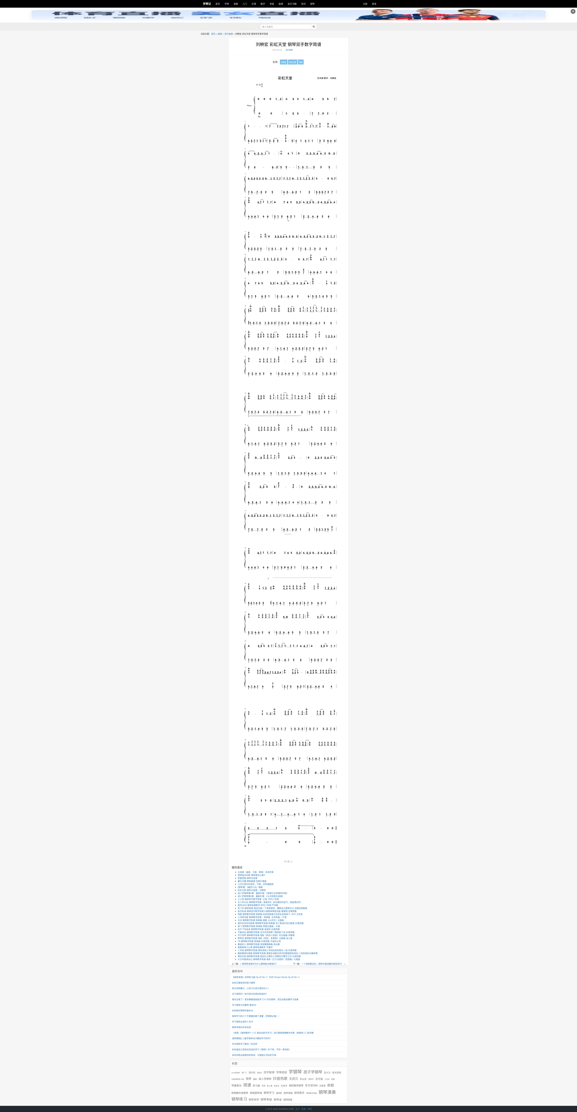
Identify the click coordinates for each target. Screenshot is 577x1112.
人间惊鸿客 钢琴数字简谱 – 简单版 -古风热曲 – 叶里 (262, 917)
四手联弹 (269, 1072)
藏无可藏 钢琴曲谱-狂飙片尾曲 (252, 880)
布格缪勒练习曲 (237, 1079)
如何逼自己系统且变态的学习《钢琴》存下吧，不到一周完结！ (261, 1049)
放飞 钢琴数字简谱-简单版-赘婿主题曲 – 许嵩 (259, 926)
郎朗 (330, 1085)
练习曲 (256, 1085)
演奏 (236, 3)
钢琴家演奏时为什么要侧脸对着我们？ (260, 963)
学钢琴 (295, 1071)
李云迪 (303, 1078)
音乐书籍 (292, 3)
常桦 (248, 1079)
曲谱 (281, 3)
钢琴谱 (278, 1099)
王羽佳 (327, 1079)
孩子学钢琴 (312, 1071)
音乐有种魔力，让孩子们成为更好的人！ (251, 988)
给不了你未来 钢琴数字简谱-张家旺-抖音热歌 (259, 929)
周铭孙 (259, 1073)
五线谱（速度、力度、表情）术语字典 (255, 871)
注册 (365, 3)
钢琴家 (279, 1093)
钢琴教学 (299, 1093)
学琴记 (207, 4)
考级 (272, 3)
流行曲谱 (228, 33)
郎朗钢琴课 (256, 1093)
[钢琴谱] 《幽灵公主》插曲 (250, 886)
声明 (309, 1108)
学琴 (226, 3)
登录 (374, 3)
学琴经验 (281, 1072)
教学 (263, 3)
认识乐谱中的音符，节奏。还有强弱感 (255, 883)
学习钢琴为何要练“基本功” (244, 1004)
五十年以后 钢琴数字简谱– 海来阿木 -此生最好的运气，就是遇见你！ (270, 902)
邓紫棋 (322, 1085)
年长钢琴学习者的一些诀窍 (244, 1043)
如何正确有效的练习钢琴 (243, 982)
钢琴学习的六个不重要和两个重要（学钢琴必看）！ (256, 1015)
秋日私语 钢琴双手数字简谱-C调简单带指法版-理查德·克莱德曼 (267, 911)
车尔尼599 (311, 1085)
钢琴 (312, 3)
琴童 (333, 1079)
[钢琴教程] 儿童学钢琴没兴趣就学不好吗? (251, 1038)
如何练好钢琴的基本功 (242, 1010)
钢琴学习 (269, 1093)
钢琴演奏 (327, 1092)
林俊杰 (311, 1079)
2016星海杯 (235, 1073)
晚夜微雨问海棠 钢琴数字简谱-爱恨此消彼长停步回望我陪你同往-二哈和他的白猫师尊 (278, 953)
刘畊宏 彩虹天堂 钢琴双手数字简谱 (288, 44)
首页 (217, 3)
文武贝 (293, 1079)
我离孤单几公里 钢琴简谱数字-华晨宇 (255, 947)
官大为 (327, 1072)
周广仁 (244, 1072)
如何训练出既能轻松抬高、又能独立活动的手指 (254, 1054)
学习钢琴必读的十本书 (242, 1021)
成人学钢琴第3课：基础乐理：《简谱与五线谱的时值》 (263, 893)
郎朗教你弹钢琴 (239, 1093)
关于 (297, 1108)
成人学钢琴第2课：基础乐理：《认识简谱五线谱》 (261, 896)
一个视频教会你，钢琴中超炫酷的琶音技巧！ (322, 963)
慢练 (255, 1079)
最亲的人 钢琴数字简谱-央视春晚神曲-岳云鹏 (259, 944)
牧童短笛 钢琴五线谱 (247, 877)
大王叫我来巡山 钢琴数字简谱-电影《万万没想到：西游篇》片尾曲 (269, 959)
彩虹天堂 (292, 62)
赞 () (290, 861)
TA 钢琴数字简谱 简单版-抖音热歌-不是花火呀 (259, 941)
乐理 (254, 3)
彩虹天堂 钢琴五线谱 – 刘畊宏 (252, 889)
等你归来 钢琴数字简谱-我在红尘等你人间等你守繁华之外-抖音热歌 (269, 956)
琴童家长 (236, 1085)
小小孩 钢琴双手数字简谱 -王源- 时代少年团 (258, 899)
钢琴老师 (254, 1099)
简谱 (301, 62)
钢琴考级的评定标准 (241, 1027)
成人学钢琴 (265, 1079)
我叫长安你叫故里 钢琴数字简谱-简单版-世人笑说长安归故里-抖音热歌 (271, 923)
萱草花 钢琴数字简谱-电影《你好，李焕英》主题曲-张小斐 (265, 938)
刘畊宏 (283, 62)
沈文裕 (319, 1079)
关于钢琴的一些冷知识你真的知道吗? (249, 993)
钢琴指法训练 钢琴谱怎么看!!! (251, 874)
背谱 (263, 1085)
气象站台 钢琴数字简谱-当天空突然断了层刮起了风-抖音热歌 (266, 932)
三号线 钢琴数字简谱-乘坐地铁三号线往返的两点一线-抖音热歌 (267, 950)
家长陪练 (336, 1072)
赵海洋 (284, 1085)
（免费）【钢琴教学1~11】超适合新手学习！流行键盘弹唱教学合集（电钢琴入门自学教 (273, 1032)
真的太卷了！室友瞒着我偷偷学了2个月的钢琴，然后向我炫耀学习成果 (265, 999)
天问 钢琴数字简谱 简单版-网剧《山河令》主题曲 (261, 920)
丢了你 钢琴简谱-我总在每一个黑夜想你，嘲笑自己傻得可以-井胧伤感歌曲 (272, 908)
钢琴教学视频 (311, 1093)
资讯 (303, 3)
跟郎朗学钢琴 (296, 1085)
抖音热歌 (280, 1078)
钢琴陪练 (287, 1099)
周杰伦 (252, 1072)
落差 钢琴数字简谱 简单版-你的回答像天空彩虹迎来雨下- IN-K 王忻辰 (270, 914)
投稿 (303, 1108)
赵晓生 (276, 1085)
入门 (245, 3)
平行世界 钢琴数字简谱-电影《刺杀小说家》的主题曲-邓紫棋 (266, 935)
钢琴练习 (239, 1099)
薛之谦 (269, 1085)
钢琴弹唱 (288, 1092)
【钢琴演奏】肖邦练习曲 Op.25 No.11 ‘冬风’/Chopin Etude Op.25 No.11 (266, 977)
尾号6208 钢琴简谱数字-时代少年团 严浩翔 (258, 905)
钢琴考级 (266, 1099)
